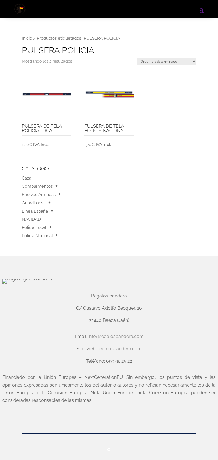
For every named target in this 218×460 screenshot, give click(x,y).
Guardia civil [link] (33, 203)
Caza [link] (26, 178)
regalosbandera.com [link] (120, 348)
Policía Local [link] (34, 227)
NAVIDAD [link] (31, 219)
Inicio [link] (27, 38)
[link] (20, 9)
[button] (109, 447)
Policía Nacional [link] (37, 235)
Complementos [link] (37, 186)
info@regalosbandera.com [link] (116, 336)
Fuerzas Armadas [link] (39, 194)
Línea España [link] (35, 211)
